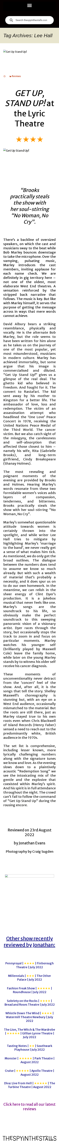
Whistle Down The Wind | (29, 1017)
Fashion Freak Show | (29, 990)
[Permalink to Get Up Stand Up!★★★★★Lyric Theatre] (4, 76)
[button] (29, 5)
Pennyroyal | (29, 965)
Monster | (30, 1060)
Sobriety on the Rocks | (29, 1002)
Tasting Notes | (29, 1047)
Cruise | (29, 1072)
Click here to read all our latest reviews (29, 1106)
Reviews (16, 76)
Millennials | (29, 977)
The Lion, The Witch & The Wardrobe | (29, 1033)
